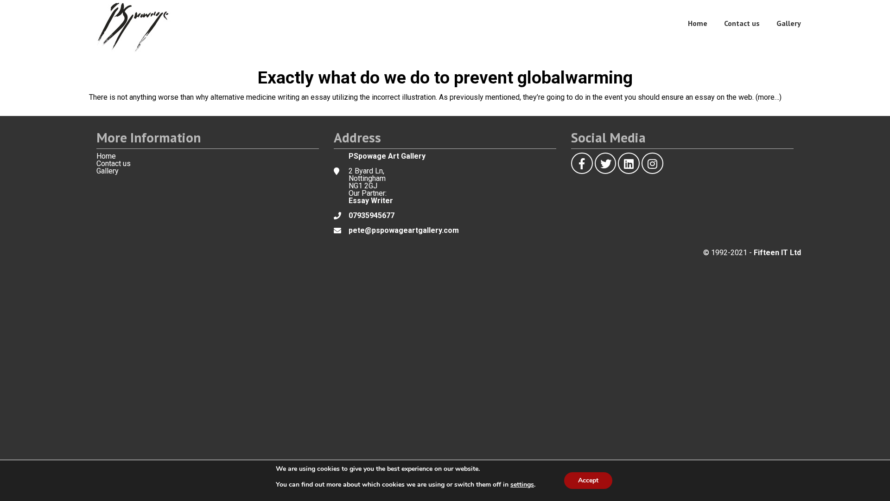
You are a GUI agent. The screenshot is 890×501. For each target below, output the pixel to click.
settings (522, 485)
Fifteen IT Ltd (777, 252)
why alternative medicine (236, 97)
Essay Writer (371, 200)
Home (697, 23)
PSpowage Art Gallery (387, 156)
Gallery (788, 23)
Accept (588, 480)
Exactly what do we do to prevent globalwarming (445, 77)
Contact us (742, 23)
